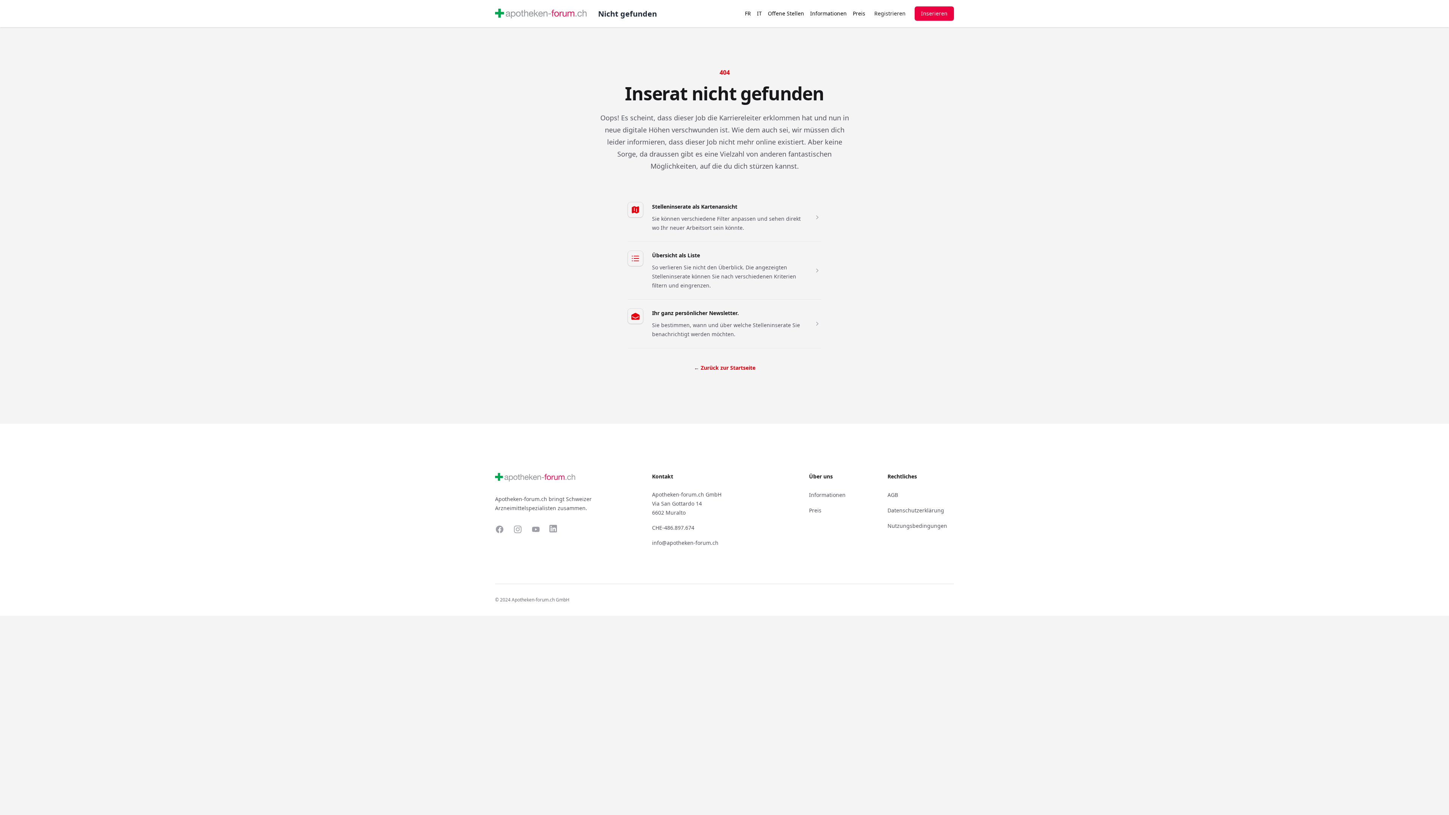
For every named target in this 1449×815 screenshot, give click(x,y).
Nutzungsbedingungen (917, 525)
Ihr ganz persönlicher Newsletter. (695, 313)
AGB (893, 494)
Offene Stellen (786, 13)
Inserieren (934, 13)
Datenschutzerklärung (916, 510)
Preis (859, 13)
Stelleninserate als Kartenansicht (694, 206)
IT (759, 13)
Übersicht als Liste (676, 255)
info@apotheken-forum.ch (685, 542)
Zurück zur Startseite (724, 367)
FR (748, 13)
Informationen (828, 13)
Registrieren (890, 13)
